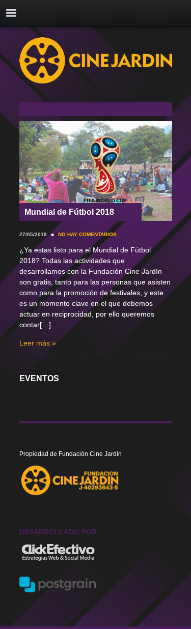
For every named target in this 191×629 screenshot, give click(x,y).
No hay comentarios (87, 234)
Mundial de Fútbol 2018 (69, 212)
